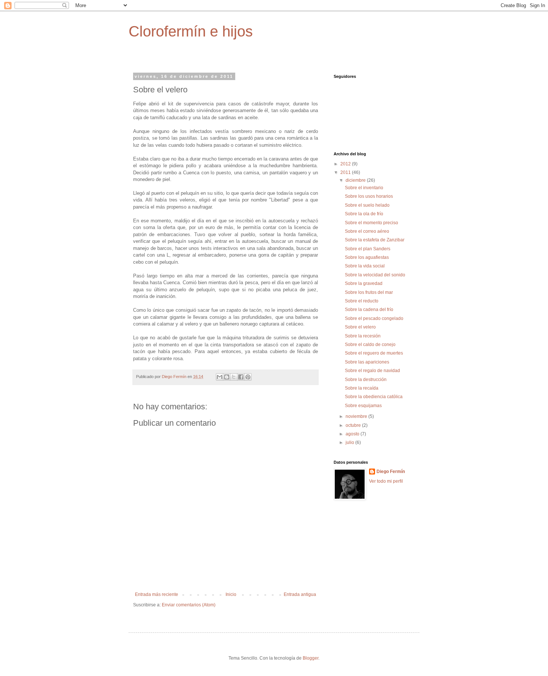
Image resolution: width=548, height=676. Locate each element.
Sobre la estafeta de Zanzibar (374, 239)
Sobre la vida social (365, 266)
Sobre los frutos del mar (369, 292)
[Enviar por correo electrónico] (219, 377)
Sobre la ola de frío (364, 213)
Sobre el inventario (364, 187)
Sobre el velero (360, 327)
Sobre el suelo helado (367, 205)
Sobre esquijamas (363, 405)
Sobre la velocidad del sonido (375, 274)
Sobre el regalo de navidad (372, 370)
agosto (353, 434)
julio (350, 442)
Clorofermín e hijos (191, 31)
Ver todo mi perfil (386, 481)
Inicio (231, 594)
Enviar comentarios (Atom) (188, 604)
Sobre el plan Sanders (367, 248)
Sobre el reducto (361, 301)
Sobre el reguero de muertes (374, 353)
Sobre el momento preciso (371, 222)
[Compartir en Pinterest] (248, 377)
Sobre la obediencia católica (374, 396)
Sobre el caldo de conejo (370, 344)
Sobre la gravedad (363, 283)
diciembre (356, 180)
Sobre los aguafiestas (367, 257)
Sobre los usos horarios (369, 196)
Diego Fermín (391, 471)
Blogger (310, 658)
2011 (346, 172)
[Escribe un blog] (226, 377)
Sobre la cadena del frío (369, 309)
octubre (354, 425)
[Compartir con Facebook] (241, 377)
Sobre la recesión (363, 336)
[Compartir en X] (233, 377)
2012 (346, 163)
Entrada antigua (300, 594)
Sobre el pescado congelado (374, 318)
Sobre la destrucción (366, 379)
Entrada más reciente (156, 594)
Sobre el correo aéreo (367, 231)
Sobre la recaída (361, 388)
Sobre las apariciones (367, 362)
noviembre (357, 416)
